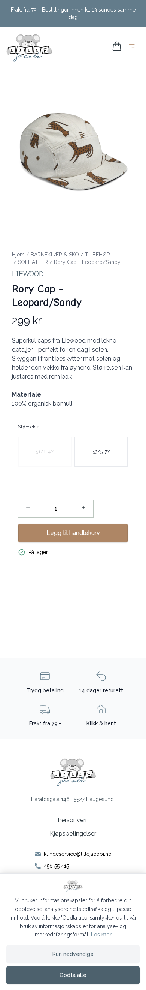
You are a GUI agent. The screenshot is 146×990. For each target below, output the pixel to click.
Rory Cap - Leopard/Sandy (87, 262)
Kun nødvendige (73, 954)
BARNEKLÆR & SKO (55, 255)
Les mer (101, 935)
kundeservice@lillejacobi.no (78, 854)
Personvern (73, 820)
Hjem (18, 255)
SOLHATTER (33, 262)
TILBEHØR (97, 255)
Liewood (28, 274)
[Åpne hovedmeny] (133, 47)
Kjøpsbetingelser (73, 833)
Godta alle (73, 975)
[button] (73, 152)
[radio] (45, 452)
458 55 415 (56, 866)
